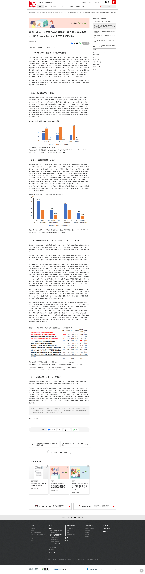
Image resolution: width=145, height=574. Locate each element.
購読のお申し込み (71, 534)
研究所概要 (87, 530)
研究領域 (87, 532)
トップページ (32, 12)
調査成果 (51, 549)
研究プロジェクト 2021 (47, 12)
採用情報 (83, 2)
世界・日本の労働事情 (36, 532)
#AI (94, 57)
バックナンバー (70, 528)
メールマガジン (90, 2)
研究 (40, 7)
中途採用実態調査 (55, 541)
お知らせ (105, 525)
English (96, 559)
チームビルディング (49, 47)
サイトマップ (90, 559)
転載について (71, 559)
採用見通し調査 (54, 539)
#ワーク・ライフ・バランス (101, 52)
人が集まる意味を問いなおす (61, 12)
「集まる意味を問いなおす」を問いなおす (75, 444)
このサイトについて (52, 559)
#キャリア (96, 59)
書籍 (32, 538)
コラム (71, 7)
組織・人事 (32, 47)
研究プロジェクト (35, 528)
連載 (68, 532)
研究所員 (87, 534)
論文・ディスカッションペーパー (38, 535)
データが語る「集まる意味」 (76, 12)
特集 (32, 540)
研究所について (80, 7)
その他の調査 (52, 547)
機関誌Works (54, 7)
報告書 (32, 530)
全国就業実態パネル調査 (56, 530)
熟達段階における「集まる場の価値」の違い (104, 36)
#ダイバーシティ (97, 62)
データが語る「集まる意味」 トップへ (107, 45)
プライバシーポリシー (80, 559)
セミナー (64, 7)
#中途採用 (96, 55)
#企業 (94, 69)
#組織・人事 (96, 67)
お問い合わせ (97, 2)
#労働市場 (96, 64)
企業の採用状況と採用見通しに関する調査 (56, 535)
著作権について (62, 559)
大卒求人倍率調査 (55, 537)
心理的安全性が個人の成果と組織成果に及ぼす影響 (44, 444)
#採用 (94, 50)
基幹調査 (51, 528)
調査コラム (52, 552)
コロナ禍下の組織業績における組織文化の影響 (104, 41)
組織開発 (40, 47)
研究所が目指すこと (89, 528)
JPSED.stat (54, 532)
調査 (46, 7)
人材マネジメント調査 (55, 544)
